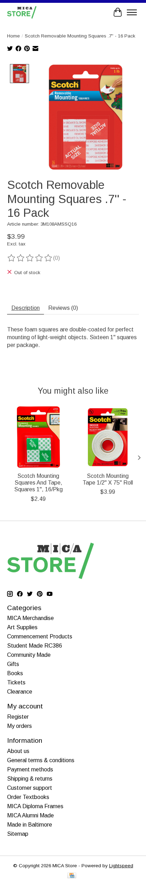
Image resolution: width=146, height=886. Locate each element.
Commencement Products (39, 636)
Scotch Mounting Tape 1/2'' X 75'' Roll (108, 479)
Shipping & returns (29, 779)
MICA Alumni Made (30, 815)
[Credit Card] (71, 876)
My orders (19, 726)
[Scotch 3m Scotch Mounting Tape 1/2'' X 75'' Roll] (108, 437)
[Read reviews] (30, 258)
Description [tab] (25, 308)
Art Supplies (22, 627)
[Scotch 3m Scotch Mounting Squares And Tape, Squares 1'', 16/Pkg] (38, 437)
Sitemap (17, 834)
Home (13, 36)
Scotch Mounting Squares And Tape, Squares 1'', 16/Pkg (38, 482)
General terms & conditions (40, 760)
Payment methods (30, 769)
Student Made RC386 (34, 646)
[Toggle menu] (132, 12)
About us (18, 751)
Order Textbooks (28, 797)
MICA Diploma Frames (35, 806)
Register (18, 717)
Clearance (19, 692)
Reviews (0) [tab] (63, 308)
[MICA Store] (21, 12)
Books (15, 673)
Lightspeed (121, 865)
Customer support (29, 788)
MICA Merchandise (30, 618)
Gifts (13, 664)
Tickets (16, 682)
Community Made (29, 655)
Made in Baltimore (29, 825)
